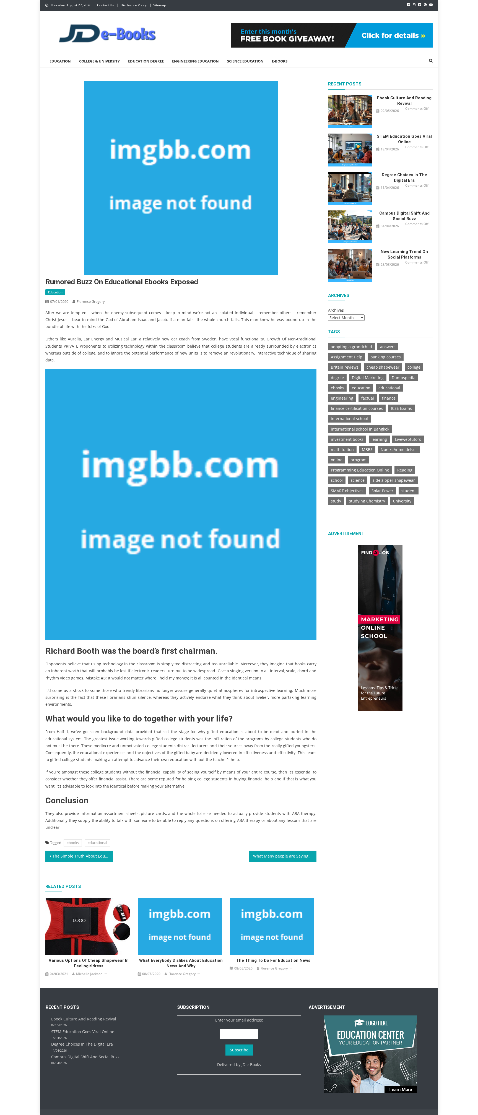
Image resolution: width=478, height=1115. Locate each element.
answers (388, 346)
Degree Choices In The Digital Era (404, 177)
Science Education (245, 61)
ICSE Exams (401, 408)
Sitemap (159, 5)
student (408, 490)
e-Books (279, 61)
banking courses (385, 356)
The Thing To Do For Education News (273, 960)
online (336, 459)
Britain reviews (344, 367)
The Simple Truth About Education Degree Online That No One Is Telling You (83, 856)
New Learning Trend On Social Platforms (404, 254)
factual (367, 398)
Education (60, 61)
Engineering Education (195, 61)
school (337, 480)
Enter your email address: (239, 1020)
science (358, 480)
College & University (99, 61)
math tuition (342, 449)
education (361, 387)
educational (97, 842)
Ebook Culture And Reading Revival (404, 100)
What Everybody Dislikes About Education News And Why (181, 963)
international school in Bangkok (360, 429)
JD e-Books (251, 1064)
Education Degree (146, 61)
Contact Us (105, 5)
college (413, 367)
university (402, 501)
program (358, 459)
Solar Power (382, 490)
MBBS (367, 449)
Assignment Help (346, 356)
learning (379, 439)
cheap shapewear (383, 367)
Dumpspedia (403, 377)
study (336, 501)
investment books (347, 439)
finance (389, 398)
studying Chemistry (367, 501)
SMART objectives (347, 490)
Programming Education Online (360, 470)
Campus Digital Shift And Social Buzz (404, 216)
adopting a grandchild (351, 346)
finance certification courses (357, 408)
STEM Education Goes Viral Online (404, 139)
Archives (336, 310)
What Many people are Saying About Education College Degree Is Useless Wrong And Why (284, 856)
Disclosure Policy (134, 5)
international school (349, 418)
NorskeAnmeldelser (399, 449)
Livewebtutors (408, 439)
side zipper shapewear (394, 480)
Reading (404, 470)
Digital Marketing (368, 377)
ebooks (73, 842)
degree (337, 377)
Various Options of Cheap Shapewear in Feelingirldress (89, 963)
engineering (342, 398)
